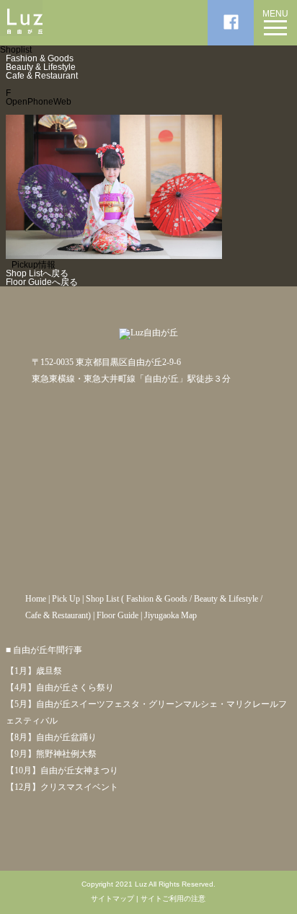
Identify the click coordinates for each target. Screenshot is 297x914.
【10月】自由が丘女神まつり (62, 770)
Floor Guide (117, 615)
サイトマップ (112, 898)
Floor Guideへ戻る (42, 282)
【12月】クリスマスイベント (62, 787)
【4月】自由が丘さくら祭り (60, 687)
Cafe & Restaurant (42, 76)
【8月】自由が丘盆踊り (51, 737)
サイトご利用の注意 (173, 898)
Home (35, 599)
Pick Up (66, 599)
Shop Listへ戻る (37, 273)
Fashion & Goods (40, 58)
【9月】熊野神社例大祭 (51, 754)
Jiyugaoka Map (170, 615)
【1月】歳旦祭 (34, 671)
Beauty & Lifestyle (41, 67)
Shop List (102, 599)
